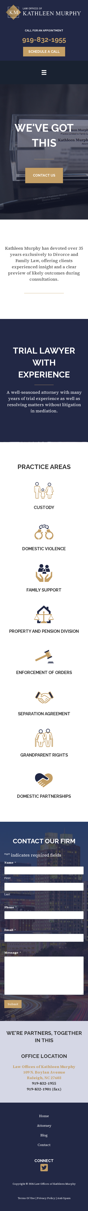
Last (7, 894)
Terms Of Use (26, 1198)
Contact (44, 1144)
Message (12, 952)
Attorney (44, 1125)
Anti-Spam (63, 1198)
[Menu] (44, 72)
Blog (44, 1135)
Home (44, 1116)
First (7, 878)
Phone (10, 907)
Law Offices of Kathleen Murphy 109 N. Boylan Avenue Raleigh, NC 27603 (44, 1072)
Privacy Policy (46, 1198)
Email (10, 930)
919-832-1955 (44, 39)
